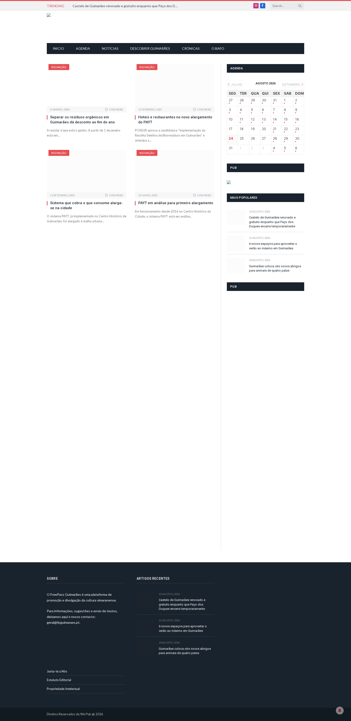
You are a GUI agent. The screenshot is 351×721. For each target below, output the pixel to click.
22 (286, 129)
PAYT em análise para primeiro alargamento (175, 203)
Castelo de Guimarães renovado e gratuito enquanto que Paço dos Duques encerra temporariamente (126, 6)
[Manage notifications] (340, 710)
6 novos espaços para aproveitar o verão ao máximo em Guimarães (273, 246)
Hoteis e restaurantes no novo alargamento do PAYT (175, 119)
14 (275, 119)
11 (241, 119)
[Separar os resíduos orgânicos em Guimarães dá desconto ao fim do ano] (86, 85)
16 (297, 119)
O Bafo (218, 48)
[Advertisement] (178, 26)
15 (286, 119)
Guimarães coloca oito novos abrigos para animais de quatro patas (275, 268)
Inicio (58, 48)
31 (275, 100)
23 (297, 129)
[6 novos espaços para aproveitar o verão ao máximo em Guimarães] (236, 243)
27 (231, 100)
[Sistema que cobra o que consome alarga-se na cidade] (86, 171)
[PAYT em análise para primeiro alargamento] (174, 171)
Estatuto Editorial (59, 680)
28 (242, 100)
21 (275, 129)
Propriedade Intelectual (63, 689)
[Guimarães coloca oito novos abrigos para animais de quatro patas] (236, 265)
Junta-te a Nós (57, 671)
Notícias (110, 48)
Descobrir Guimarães (150, 48)
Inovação (58, 67)
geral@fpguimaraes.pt (63, 622)
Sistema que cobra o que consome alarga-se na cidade (86, 205)
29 (253, 100)
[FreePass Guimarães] (70, 27)
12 (253, 119)
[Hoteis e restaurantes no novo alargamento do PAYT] (174, 85)
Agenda (83, 48)
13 (264, 119)
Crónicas (191, 48)
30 (264, 100)
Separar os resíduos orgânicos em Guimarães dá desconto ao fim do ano (82, 119)
